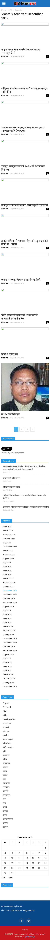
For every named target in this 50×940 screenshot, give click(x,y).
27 (33, 868)
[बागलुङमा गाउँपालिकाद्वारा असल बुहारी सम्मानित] (25, 190)
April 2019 (7, 622)
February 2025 (9, 534)
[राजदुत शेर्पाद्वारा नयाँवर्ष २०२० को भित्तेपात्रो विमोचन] (25, 151)
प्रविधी (5, 775)
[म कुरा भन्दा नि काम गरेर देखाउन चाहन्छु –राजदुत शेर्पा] (25, 34)
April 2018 (7, 670)
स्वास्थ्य (5, 827)
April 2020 (7, 574)
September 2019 (10, 602)
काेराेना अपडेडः (8, 747)
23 (5, 868)
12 (27, 858)
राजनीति (5, 791)
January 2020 (8, 586)
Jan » (10, 877)
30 (5, 873)
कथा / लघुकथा (8, 739)
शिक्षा (4, 803)
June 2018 (7, 662)
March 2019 (8, 626)
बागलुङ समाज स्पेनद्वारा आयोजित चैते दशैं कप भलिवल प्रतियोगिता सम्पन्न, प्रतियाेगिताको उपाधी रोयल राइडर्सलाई (24, 467)
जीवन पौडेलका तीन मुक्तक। (12, 487)
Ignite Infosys (30, 937)
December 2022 (10, 546)
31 (12, 873)
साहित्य (5, 823)
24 (12, 868)
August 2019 (8, 606)
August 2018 (8, 654)
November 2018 (10, 642)
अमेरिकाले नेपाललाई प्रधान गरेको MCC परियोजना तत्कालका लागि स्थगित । (24, 496)
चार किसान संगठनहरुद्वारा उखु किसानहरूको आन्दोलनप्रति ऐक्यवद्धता (23, 129)
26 (27, 868)
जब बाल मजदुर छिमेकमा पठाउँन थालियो (20, 279)
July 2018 (7, 658)
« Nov (3, 877)
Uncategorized (9, 719)
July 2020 (7, 562)
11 (19, 858)
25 (19, 868)
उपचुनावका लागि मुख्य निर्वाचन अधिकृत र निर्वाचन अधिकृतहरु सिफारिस (26, 507)
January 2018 (8, 682)
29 (45, 868)
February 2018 (9, 678)
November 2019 (10, 594)
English (6, 703)
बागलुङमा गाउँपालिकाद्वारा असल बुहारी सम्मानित (24, 205)
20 (33, 863)
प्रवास (5, 771)
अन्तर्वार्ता (6, 727)
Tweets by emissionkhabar (12, 453)
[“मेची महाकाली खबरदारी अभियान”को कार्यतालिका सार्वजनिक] (25, 300)
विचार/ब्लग (6, 795)
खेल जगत (6, 755)
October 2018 (9, 646)
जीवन (5, 759)
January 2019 (8, 634)
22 (45, 863)
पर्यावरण (5, 767)
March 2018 (8, 674)
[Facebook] (21, 920)
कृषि (4, 751)
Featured (7, 707)
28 (39, 868)
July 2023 (7, 542)
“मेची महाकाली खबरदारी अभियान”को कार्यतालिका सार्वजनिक (19, 317)
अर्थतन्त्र (6, 731)
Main (5, 711)
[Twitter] (28, 920)
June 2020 (7, 566)
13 (33, 858)
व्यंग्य (4, 799)
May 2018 (7, 666)
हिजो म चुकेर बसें (9, 354)
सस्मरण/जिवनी (8, 819)
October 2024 (9, 538)
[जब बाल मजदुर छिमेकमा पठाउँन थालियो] (25, 264)
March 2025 (8, 530)
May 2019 (7, 618)
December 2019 (10, 590)
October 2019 (9, 598)
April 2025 (7, 526)
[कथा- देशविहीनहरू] (25, 387)
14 (39, 858)
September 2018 (10, 650)
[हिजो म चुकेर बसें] (25, 339)
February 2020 (9, 582)
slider (5, 715)
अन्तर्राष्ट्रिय (7, 723)
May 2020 (7, 570)
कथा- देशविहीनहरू (10, 414)
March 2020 (8, 578)
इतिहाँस (5, 735)
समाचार (5, 811)
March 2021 (8, 550)
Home (3, 10)
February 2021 (9, 554)
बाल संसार (6, 783)
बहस (4, 779)
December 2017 (10, 686)
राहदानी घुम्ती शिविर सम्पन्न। (12, 478)
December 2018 (10, 638)
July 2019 (7, 610)
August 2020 (8, 558)
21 (39, 863)
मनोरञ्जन (6, 787)
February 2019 (9, 630)
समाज (5, 815)
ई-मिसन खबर (4, 56)
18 (19, 863)
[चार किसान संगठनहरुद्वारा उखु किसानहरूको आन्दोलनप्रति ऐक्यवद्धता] (25, 112)
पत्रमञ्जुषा (6, 763)
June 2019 (7, 614)
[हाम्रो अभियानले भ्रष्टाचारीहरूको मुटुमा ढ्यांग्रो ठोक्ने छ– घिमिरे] (25, 225)
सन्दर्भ (5, 807)
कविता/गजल (7, 743)
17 (12, 863)
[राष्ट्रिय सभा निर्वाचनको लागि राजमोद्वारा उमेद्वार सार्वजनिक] (25, 73)
